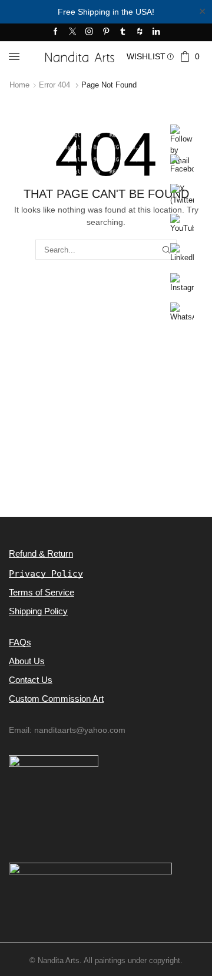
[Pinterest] (106, 32)
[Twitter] (73, 32)
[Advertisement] (106, 408)
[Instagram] (89, 32)
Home (19, 84)
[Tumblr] (123, 32)
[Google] (140, 32)
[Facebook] (55, 32)
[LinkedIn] (156, 32)
